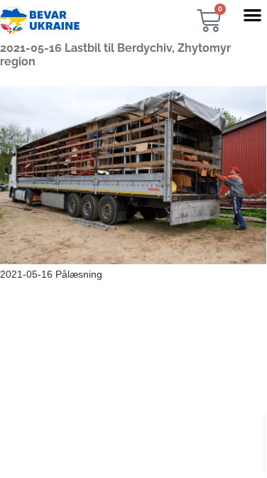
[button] (252, 14)
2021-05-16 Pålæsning (51, 274)
